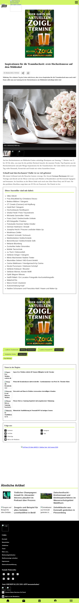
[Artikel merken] (28, 73)
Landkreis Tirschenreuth (11, 350)
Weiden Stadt (22, 354)
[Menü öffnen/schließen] (76, 2)
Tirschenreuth (31, 349)
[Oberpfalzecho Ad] (16, 6)
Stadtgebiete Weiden (10, 354)
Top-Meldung (7, 358)
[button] (71, 600)
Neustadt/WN (58, 349)
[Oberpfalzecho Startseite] (4, 7)
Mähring (23, 349)
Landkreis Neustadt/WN (45, 350)
